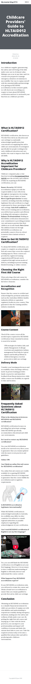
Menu (26, 2)
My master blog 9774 (9, 2)
